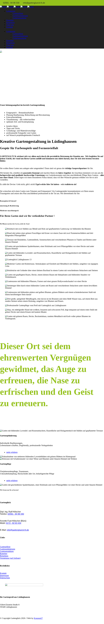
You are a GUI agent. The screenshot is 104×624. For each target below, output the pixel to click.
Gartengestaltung (7, 551)
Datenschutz (5, 578)
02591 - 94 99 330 (11, 3)
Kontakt (3, 573)
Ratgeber (3, 553)
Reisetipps (4, 556)
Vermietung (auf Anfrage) (10, 558)
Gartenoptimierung (7, 549)
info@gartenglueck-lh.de (34, 3)
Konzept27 (38, 618)
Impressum (4, 575)
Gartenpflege (5, 547)
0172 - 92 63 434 (13, 523)
